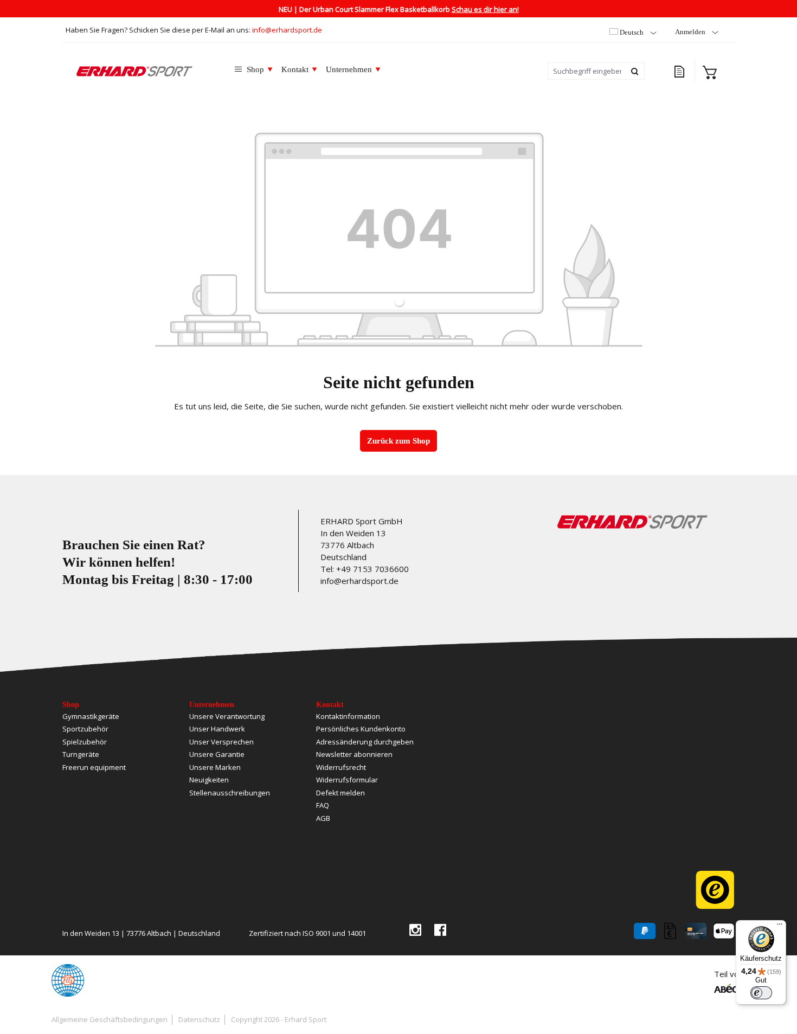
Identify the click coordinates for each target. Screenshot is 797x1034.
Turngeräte (80, 754)
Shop (70, 705)
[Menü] (779, 926)
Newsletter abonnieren (354, 754)
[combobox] (587, 71)
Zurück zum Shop (398, 440)
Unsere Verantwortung (227, 716)
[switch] (761, 992)
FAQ (322, 805)
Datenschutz (199, 1019)
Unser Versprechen (221, 742)
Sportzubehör (85, 729)
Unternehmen (211, 705)
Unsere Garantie (217, 754)
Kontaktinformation (348, 716)
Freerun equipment (94, 767)
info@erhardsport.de (287, 30)
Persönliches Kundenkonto (361, 729)
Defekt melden (340, 793)
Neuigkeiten (209, 780)
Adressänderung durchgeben (365, 742)
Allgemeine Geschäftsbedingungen (110, 1019)
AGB (323, 818)
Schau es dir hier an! (485, 9)
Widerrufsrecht (341, 767)
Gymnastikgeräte (90, 716)
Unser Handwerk (217, 729)
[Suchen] (635, 71)
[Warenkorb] (710, 71)
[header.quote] (680, 70)
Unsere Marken (215, 767)
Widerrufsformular (347, 780)
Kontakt (330, 705)
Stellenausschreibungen (229, 793)
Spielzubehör (84, 742)
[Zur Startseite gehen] (142, 71)
